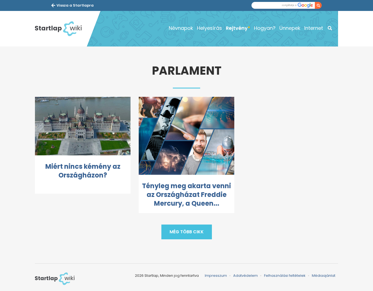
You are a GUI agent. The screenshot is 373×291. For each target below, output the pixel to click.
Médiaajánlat (323, 275)
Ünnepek (289, 28)
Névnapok (181, 28)
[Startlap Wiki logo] (55, 278)
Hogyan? (265, 28)
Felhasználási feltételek (285, 275)
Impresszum (216, 275)
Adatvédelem (245, 275)
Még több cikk (187, 232)
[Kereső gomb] (318, 5)
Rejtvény (237, 28)
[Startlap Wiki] (61, 28)
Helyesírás (209, 28)
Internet (313, 28)
